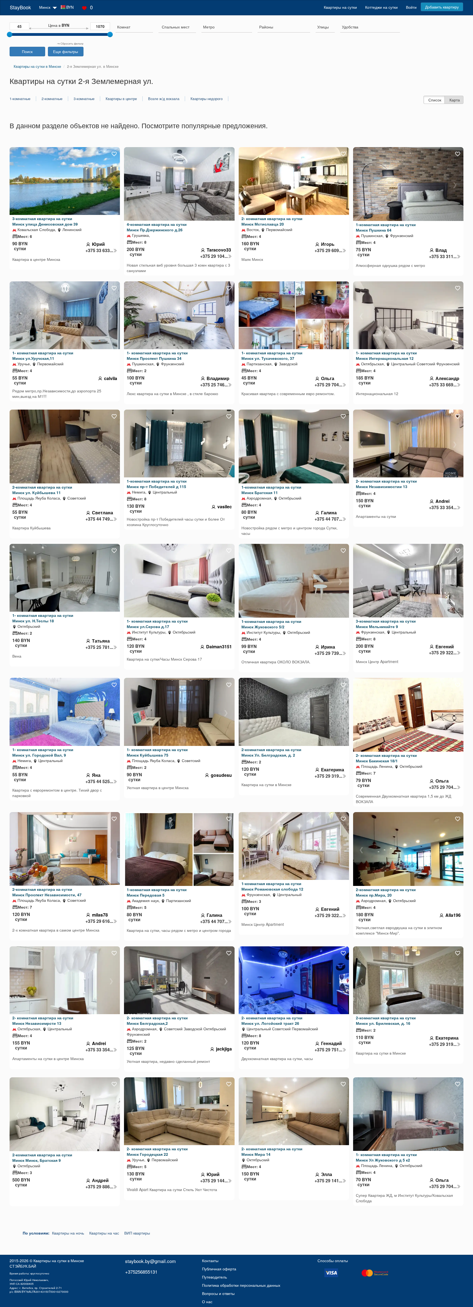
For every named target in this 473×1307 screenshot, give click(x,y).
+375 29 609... (328, 250)
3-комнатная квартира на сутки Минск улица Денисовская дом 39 (45, 221)
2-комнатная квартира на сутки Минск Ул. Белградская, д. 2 (271, 752)
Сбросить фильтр (71, 43)
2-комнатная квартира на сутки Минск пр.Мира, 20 (386, 892)
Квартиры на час (104, 1233)
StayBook (20, 7)
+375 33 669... (443, 385)
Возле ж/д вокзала (163, 98)
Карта (454, 100)
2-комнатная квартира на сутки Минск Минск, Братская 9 (42, 1157)
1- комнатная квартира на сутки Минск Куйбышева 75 (157, 752)
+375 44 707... (328, 519)
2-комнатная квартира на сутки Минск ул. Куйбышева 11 (42, 489)
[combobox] (134, 27)
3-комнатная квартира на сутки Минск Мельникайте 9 (386, 623)
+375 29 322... (443, 653)
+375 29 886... (99, 1187)
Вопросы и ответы (218, 1293)
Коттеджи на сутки (381, 7)
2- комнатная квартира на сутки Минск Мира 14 (271, 1151)
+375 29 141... (328, 1181)
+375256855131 (141, 1271)
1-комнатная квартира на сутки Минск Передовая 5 (157, 892)
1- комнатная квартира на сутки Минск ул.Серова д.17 (157, 623)
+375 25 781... (99, 647)
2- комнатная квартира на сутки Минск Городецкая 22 (157, 1151)
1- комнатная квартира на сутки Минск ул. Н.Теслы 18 (42, 617)
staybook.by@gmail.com (150, 1261)
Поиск (27, 51)
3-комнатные (84, 98)
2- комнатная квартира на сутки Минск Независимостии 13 (386, 483)
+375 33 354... (443, 507)
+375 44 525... (99, 781)
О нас (207, 1301)
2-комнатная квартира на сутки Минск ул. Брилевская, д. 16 (386, 1020)
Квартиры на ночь (68, 1233)
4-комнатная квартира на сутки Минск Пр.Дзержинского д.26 (157, 226)
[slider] (9, 34)
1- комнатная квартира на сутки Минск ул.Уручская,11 (42, 355)
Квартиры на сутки (340, 7)
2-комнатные (52, 98)
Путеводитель (214, 1277)
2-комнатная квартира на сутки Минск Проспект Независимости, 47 (47, 891)
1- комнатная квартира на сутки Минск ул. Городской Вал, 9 (42, 752)
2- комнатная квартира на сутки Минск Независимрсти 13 (42, 1020)
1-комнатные (20, 98)
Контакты (210, 1260)
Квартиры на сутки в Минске (58, 1260)
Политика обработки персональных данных (241, 1285)
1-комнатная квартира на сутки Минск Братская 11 (271, 489)
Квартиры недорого (207, 98)
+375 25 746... (214, 385)
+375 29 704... (328, 385)
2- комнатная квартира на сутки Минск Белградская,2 (157, 1020)
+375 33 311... (443, 256)
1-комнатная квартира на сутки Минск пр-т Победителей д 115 (157, 483)
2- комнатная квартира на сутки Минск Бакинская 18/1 (386, 757)
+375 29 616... (99, 921)
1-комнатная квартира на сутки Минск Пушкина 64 (386, 227)
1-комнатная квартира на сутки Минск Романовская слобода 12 (272, 886)
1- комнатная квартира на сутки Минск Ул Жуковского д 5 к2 (386, 1157)
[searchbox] (134, 26)
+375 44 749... (99, 519)
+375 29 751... (328, 1050)
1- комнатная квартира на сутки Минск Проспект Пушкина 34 (157, 355)
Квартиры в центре (121, 98)
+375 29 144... (214, 1181)
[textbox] (175, 27)
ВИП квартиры (137, 1233)
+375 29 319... (328, 776)
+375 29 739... (328, 653)
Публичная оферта (219, 1268)
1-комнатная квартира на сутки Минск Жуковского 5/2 (271, 624)
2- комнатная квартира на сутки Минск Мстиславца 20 (271, 221)
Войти (411, 7)
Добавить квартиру (442, 7)
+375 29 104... (214, 256)
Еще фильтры (65, 51)
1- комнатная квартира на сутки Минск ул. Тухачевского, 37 (271, 355)
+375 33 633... (99, 250)
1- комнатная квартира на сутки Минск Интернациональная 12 (386, 355)
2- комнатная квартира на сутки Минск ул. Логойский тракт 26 (271, 1020)
